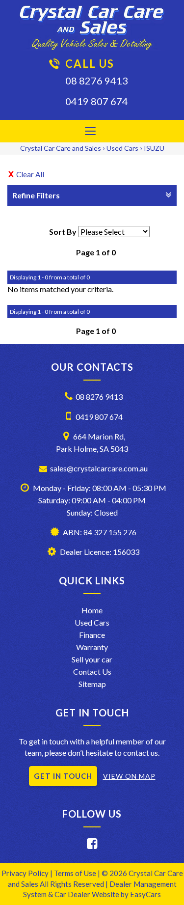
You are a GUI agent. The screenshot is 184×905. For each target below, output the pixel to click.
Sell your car (92, 659)
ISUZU (154, 148)
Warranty (92, 647)
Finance (92, 634)
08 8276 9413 (96, 80)
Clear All (30, 174)
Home (92, 610)
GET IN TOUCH (63, 775)
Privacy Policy (25, 873)
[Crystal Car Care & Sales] (92, 28)
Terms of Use (76, 873)
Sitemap (92, 683)
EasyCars (145, 894)
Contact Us (92, 671)
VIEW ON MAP (129, 776)
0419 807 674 (96, 101)
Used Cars (122, 148)
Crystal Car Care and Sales (60, 148)
